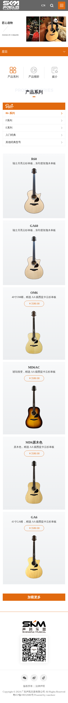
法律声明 (40, 686)
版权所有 (28, 686)
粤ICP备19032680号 (23, 695)
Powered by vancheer (44, 695)
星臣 (5, 51)
